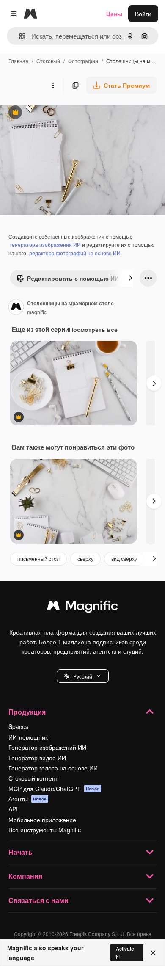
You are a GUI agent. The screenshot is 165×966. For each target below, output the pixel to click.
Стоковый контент (33, 778)
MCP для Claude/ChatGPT (53, 788)
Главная (18, 60)
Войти (143, 13)
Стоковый (48, 60)
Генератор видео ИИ (37, 757)
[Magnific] (82, 607)
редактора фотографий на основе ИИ (75, 253)
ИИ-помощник (28, 737)
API (13, 809)
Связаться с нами (38, 900)
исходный (56, 113)
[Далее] (130, 278)
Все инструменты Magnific (44, 829)
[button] (83, 676)
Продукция (27, 712)
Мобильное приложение (42, 819)
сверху (85, 558)
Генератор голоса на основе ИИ (53, 768)
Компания (25, 876)
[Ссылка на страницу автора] (16, 307)
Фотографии (83, 60)
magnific (37, 311)
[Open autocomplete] (18, 36)
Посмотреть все (93, 329)
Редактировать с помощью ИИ (67, 280)
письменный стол (38, 558)
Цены (114, 13)
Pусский (82, 676)
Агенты (27, 799)
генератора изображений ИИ (45, 244)
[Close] (153, 953)
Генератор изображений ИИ (47, 747)
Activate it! (125, 952)
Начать (20, 852)
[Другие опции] (52, 85)
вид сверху (124, 558)
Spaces (18, 726)
